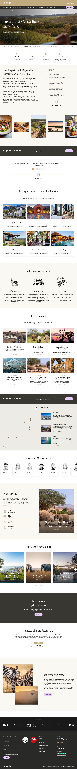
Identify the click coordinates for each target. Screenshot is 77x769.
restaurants (5, 102)
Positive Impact (43, 7)
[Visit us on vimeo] (61, 748)
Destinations (7, 7)
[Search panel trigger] (64, 7)
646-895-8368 (70, 3)
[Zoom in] (36, 407)
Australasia (41, 741)
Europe (40, 744)
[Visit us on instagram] (63, 748)
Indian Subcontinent (43, 745)
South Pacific (42, 751)
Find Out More (48, 694)
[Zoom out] (36, 409)
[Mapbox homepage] (5, 447)
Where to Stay (15, 46)
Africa (8, 10)
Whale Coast (58, 77)
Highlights (6, 46)
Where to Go (36, 46)
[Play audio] (33, 169)
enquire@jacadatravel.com (63, 739)
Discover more (56, 420)
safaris (26, 83)
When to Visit (45, 46)
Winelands (57, 74)
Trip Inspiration (26, 46)
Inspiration (33, 7)
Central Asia (41, 742)
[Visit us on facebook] (58, 748)
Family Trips (66, 46)
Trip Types (26, 7)
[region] (20, 427)
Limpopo (60, 89)
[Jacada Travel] (7, 3)
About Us (52, 7)
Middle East (41, 748)
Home (4, 10)
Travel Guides (55, 46)
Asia (40, 739)
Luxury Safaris (17, 7)
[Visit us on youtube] (60, 748)
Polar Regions (42, 749)
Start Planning (69, 7)
